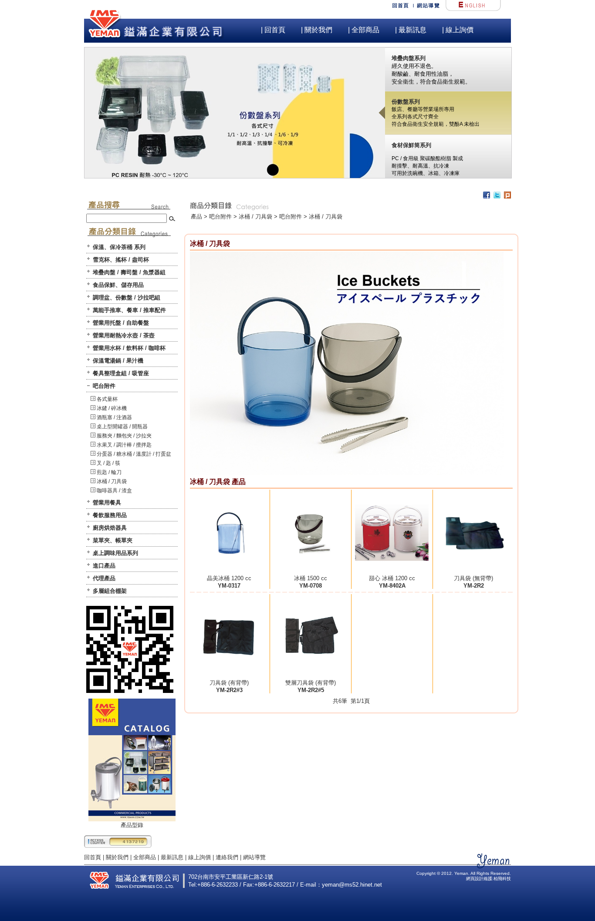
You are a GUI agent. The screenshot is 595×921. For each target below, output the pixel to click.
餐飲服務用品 (110, 515)
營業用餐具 (107, 502)
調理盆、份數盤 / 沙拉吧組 (126, 297)
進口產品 (104, 565)
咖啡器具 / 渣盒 (114, 490)
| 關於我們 (316, 30)
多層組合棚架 (110, 591)
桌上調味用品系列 (115, 553)
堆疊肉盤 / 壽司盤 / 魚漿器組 (129, 272)
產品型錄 (132, 825)
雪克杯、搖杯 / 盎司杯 (121, 259)
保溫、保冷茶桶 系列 (119, 247)
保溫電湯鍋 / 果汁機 (118, 360)
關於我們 (117, 857)
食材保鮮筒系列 (411, 145)
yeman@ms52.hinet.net (352, 884)
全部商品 (144, 857)
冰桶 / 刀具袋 (112, 481)
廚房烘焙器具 (110, 527)
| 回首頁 (273, 30)
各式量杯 (107, 399)
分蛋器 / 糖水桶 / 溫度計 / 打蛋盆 (134, 454)
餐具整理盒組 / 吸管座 (121, 373)
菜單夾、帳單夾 (112, 540)
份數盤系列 (406, 101)
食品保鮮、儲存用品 (118, 285)
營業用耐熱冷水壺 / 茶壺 (124, 335)
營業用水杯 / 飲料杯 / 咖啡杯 (129, 348)
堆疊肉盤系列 (409, 58)
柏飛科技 (502, 878)
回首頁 (92, 857)
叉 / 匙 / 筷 (108, 463)
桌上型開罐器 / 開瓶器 (122, 427)
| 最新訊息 (410, 30)
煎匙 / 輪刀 (109, 472)
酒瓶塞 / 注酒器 (114, 417)
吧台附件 (104, 386)
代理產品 (104, 578)
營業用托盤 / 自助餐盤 (121, 322)
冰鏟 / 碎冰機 (112, 408)
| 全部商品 (363, 30)
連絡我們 (227, 857)
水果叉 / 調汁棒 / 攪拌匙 (124, 445)
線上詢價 (199, 857)
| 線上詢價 (457, 30)
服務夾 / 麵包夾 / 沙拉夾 (124, 436)
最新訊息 (172, 857)
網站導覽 (254, 857)
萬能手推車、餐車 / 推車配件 (129, 310)
